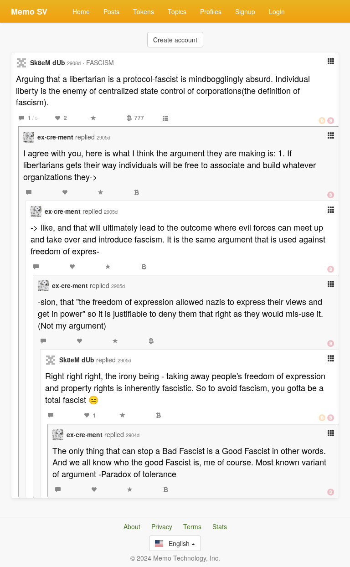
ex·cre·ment (55, 136)
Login (277, 11)
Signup (245, 11)
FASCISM (100, 62)
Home (81, 11)
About (132, 526)
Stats (219, 526)
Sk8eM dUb (47, 62)
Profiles (210, 11)
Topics (177, 11)
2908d (74, 63)
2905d (103, 137)
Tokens (143, 11)
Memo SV (29, 11)
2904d (132, 434)
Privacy (161, 526)
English (177, 543)
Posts (111, 11)
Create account (175, 39)
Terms (192, 526)
